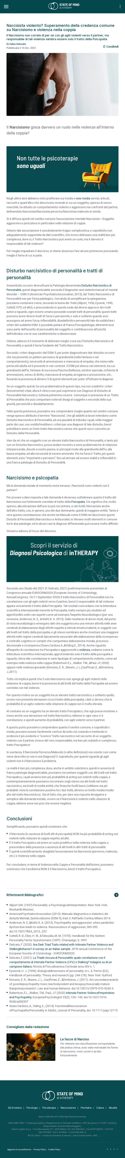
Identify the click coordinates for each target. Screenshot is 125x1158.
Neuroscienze (68, 1107)
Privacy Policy (40, 1149)
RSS (95, 1135)
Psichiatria (86, 1107)
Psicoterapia (49, 1107)
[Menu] (6, 7)
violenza (84, 649)
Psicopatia (78, 501)
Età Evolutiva (15, 1107)
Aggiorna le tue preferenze (19, 1149)
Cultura (100, 1107)
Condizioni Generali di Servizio (56, 1135)
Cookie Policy (54, 1149)
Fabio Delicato (17, 44)
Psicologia (32, 1107)
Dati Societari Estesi (82, 1135)
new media (83, 198)
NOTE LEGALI (34, 1135)
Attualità (113, 1107)
